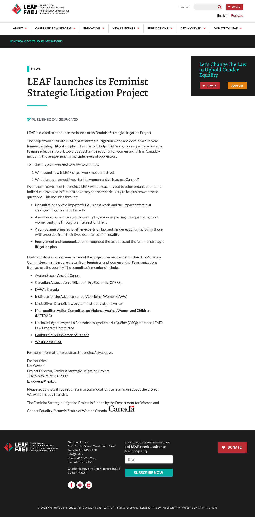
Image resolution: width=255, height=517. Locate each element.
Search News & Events (49, 41)
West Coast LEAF (48, 342)
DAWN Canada (47, 289)
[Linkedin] (88, 485)
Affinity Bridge (208, 507)
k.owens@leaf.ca (43, 381)
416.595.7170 (86, 458)
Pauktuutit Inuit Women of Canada (62, 335)
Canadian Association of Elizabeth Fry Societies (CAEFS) (78, 282)
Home (13, 41)
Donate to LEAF (226, 28)
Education (91, 28)
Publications (158, 28)
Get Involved (191, 28)
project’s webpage (98, 352)
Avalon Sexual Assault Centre (57, 275)
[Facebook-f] (71, 485)
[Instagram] (80, 485)
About (18, 28)
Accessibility (171, 507)
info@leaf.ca (75, 454)
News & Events (124, 28)
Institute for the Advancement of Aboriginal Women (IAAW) (81, 296)
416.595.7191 (83, 462)
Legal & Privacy (150, 507)
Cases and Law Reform (53, 28)
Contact (184, 7)
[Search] (219, 7)
